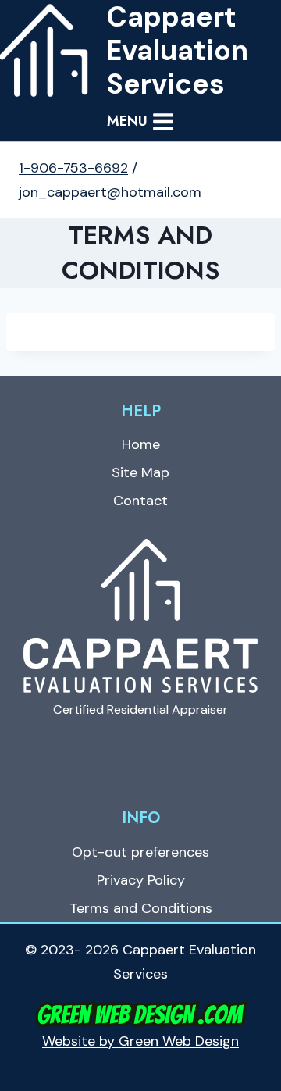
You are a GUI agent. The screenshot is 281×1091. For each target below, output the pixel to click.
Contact (140, 500)
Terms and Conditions (140, 908)
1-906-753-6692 (73, 168)
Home (141, 444)
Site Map (140, 472)
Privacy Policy (141, 880)
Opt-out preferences (140, 852)
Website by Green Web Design (140, 1041)
